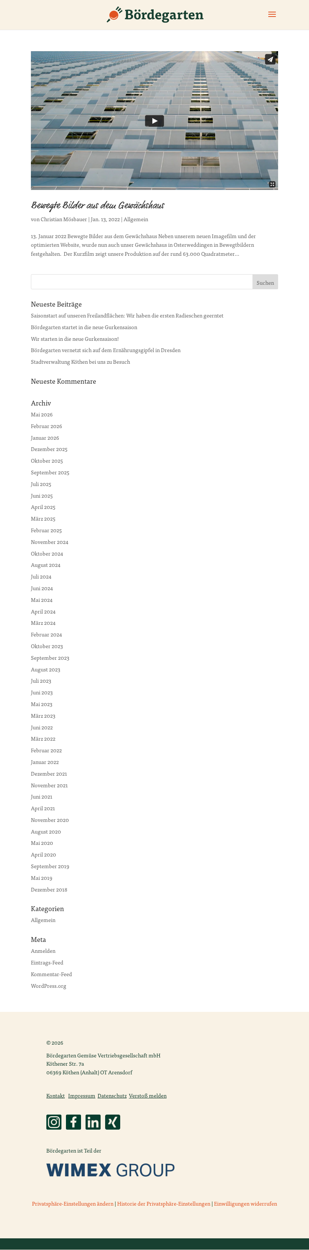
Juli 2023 (41, 680)
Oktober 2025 (47, 460)
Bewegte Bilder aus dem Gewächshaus (97, 206)
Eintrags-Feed (47, 962)
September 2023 (50, 657)
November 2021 (49, 785)
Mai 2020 (42, 842)
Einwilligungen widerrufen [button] (245, 1203)
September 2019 (50, 866)
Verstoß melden (148, 1095)
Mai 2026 (42, 414)
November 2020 (50, 820)
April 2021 (43, 808)
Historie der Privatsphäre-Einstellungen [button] (163, 1203)
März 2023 (43, 715)
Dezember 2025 (49, 449)
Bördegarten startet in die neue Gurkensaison (84, 327)
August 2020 (46, 831)
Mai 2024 (41, 599)
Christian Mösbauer (64, 219)
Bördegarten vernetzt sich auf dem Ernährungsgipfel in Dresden (106, 350)
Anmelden (43, 950)
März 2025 (43, 518)
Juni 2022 (42, 727)
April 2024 (43, 611)
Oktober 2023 (47, 646)
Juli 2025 (41, 484)
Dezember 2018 (49, 889)
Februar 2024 (46, 634)
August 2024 (45, 564)
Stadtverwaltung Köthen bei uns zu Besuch (80, 361)
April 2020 (43, 854)
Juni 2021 (41, 796)
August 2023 (45, 669)
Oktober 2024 (47, 553)
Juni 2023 (42, 692)
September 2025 (50, 472)
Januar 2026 (45, 437)
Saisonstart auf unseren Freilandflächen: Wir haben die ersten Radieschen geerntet (127, 315)
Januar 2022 (45, 762)
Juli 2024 (41, 576)
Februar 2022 (46, 750)
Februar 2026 (46, 426)
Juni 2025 (42, 495)
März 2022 (43, 738)
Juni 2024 (42, 588)
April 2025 (43, 507)
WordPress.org (48, 985)
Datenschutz (112, 1095)
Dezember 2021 (49, 773)
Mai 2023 (41, 704)
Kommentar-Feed (51, 974)
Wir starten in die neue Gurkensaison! (75, 338)
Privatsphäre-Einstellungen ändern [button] (72, 1203)
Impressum (81, 1095)
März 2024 (43, 622)
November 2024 (49, 542)
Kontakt (55, 1095)
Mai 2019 (41, 877)
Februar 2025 (46, 530)
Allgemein (136, 219)
